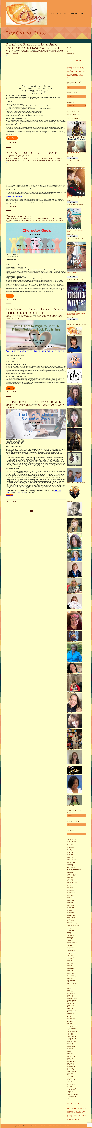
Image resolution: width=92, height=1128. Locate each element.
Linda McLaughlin (71, 980)
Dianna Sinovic (70, 900)
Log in (68, 50)
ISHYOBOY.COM (74, 1125)
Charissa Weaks (72, 1028)
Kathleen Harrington (73, 1094)
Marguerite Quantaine (72, 998)
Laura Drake (70, 970)
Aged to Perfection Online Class (32, 51)
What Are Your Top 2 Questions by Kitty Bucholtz (32, 154)
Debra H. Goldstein (71, 889)
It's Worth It (23, 160)
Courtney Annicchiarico (72, 882)
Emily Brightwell (70, 907)
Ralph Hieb (69, 1051)
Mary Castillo (70, 1001)
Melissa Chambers (71, 1010)
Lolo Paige (69, 988)
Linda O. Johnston (71, 983)
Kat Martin (69, 960)
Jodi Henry (70, 1033)
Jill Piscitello (70, 943)
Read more (12, 142)
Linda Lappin (70, 978)
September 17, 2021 (12, 404)
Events (64, 13)
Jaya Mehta (70, 928)
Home (52, 13)
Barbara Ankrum (71, 867)
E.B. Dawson (70, 904)
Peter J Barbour (71, 1045)
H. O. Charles (70, 920)
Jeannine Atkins (71, 930)
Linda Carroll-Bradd (71, 977)
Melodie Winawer (71, 1011)
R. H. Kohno (70, 1048)
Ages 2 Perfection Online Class (46, 50)
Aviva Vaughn (70, 865)
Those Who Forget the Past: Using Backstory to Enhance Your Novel (33, 46)
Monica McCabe (71, 1018)
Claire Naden (70, 879)
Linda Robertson (72, 1034)
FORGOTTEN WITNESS (75, 279)
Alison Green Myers (71, 859)
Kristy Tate (69, 965)
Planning (60, 220)
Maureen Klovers (71, 1003)
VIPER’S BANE (21, 492)
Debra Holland (70, 890)
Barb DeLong (71, 1091)
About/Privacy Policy (73, 13)
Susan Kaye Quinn (71, 1069)
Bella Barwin (71, 935)
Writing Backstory (12, 53)
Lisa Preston (70, 986)
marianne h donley (24, 50)
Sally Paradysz (70, 1063)
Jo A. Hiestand (70, 947)
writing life (57, 160)
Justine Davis (70, 958)
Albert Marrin (70, 854)
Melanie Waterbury (71, 1006)
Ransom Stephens (71, 1054)
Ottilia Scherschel (72, 1096)
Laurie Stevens (70, 972)
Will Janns (70, 927)
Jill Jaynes (70, 1092)
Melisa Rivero (70, 1008)
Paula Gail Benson (71, 1041)
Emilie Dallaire (70, 905)
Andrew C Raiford (71, 862)
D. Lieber (69, 884)
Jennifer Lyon (70, 940)
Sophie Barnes (70, 1068)
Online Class (58, 51)
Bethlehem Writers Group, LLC (74, 869)
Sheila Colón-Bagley (72, 1064)
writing (50, 160)
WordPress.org (70, 55)
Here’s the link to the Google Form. (14, 196)
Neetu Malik (70, 1021)
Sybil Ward (70, 1039)
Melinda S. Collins (72, 1036)
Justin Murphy (70, 957)
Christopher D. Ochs (72, 875)
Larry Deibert (70, 967)
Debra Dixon (70, 887)
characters (43, 220)
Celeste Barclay (71, 872)
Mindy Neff (69, 1016)
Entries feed (70, 51)
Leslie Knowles (70, 973)
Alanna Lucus (70, 852)
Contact (82, 13)
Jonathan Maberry (71, 952)
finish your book (12, 160)
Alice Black (70, 1026)
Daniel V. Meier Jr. (71, 885)
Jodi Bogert (70, 948)
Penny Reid (70, 1043)
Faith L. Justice (70, 912)
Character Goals (19, 216)
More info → (70, 156)
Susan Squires (70, 1073)
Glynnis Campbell (71, 917)
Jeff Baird (69, 932)
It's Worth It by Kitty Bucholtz (45, 158)
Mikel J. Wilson (70, 1015)
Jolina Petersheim (71, 950)
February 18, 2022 (11, 315)
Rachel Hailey (70, 1049)
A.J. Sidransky (70, 847)
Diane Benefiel (70, 897)
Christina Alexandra (71, 874)
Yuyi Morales (70, 1098)
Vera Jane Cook (71, 1084)
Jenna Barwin (70, 933)
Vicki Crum (69, 1086)
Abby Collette (70, 851)
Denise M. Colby (71, 895)
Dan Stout (70, 1029)
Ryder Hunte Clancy (71, 1061)
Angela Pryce (70, 864)
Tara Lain (69, 1078)
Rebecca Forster (71, 1056)
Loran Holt (69, 990)
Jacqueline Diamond (72, 923)
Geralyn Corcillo (71, 915)
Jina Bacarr (70, 945)
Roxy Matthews (70, 1059)
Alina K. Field (70, 857)
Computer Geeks (44, 405)
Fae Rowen (70, 910)
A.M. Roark (69, 849)
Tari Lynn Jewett (71, 1079)
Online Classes (11, 51)
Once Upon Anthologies (72, 1025)
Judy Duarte (70, 955)
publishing (9, 318)
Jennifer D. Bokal (71, 938)
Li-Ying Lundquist (71, 975)
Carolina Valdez (72, 893)
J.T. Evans (54, 405)
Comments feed (70, 53)
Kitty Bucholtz (23, 158)
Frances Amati (70, 914)
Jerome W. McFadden (72, 942)
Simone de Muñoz (71, 1066)
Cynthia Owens (49, 51)
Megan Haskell (70, 1005)
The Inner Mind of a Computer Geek (33, 402)
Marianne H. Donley (71, 1000)
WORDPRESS (58, 1125)
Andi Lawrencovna (71, 860)
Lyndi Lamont (71, 981)
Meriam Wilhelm (70, 1013)
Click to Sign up (11, 138)
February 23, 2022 (11, 219)
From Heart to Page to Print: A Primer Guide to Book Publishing (35, 311)
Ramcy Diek (70, 1053)
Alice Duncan (70, 855)
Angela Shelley (71, 1089)
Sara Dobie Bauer (72, 1038)
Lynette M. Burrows (71, 991)
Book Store (58, 13)
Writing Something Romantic (73, 1088)
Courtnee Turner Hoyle (72, 880)
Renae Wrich (70, 1058)
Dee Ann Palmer (71, 892)
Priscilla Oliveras (71, 1046)
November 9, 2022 (11, 158)
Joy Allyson (69, 953)
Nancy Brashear (71, 1020)
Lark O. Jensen (71, 985)
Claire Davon (70, 877)
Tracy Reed (70, 1083)
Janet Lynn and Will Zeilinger (73, 925)
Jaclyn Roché (70, 922)
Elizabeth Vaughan (72, 1031)
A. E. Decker (70, 844)
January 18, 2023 (11, 50)
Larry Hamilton (70, 968)
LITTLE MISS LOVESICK (75, 205)
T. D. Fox (69, 1074)
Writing (58, 158)
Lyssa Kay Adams (71, 993)
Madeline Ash (70, 995)
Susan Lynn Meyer (71, 1071)
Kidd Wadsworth (71, 962)
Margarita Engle (71, 996)
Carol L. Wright (70, 870)
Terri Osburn (70, 1081)
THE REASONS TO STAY (75, 239)
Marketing (42, 316)
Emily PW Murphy (71, 909)
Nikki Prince (70, 1023)
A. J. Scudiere (70, 846)
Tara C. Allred (70, 1076)
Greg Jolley (70, 919)
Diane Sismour (70, 899)
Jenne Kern (70, 937)
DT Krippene (70, 902)
